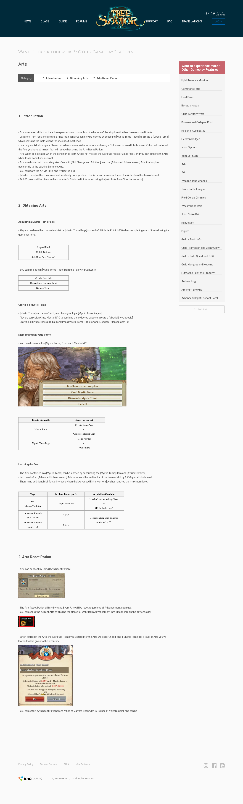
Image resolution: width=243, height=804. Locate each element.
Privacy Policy (25, 764)
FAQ (169, 21)
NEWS (27, 21)
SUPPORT (151, 21)
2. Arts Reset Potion (105, 78)
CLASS (45, 21)
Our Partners (83, 764)
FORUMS (81, 21)
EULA (67, 764)
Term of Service (48, 764)
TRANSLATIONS (192, 21)
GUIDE (63, 21)
